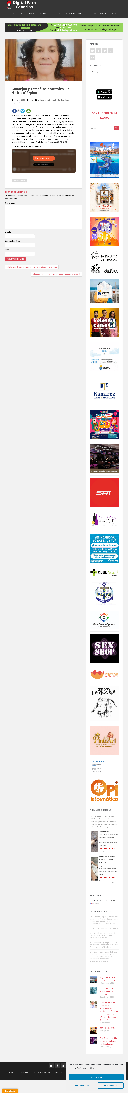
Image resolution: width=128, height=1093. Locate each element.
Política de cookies (85, 1068)
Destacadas (57, 14)
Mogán (54, 100)
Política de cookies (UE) (64, 1072)
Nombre (9, 232)
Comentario (10, 203)
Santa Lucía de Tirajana (28, 103)
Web (7, 250)
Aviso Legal (24, 1072)
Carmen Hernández (19, 181)
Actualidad (42, 14)
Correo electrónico (13, 241)
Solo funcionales (82, 1085)
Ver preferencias (111, 1085)
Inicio (31, 14)
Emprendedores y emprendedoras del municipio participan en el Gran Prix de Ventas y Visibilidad (104, 944)
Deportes (103, 14)
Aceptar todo (96, 1077)
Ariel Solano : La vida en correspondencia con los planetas (108, 1041)
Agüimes (41, 100)
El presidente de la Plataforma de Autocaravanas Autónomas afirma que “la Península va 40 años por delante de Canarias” (109, 1011)
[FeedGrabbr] (104, 882)
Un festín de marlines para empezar (104, 928)
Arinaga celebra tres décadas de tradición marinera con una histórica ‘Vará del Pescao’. (103, 935)
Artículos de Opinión (74, 14)
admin (31, 100)
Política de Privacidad (41, 1072)
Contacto (115, 14)
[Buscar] (116, 128)
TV (14, 14)
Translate (97, 903)
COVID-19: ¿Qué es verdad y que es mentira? (108, 991)
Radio (21, 14)
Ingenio (48, 100)
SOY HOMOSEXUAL (108, 1028)
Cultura (92, 14)
